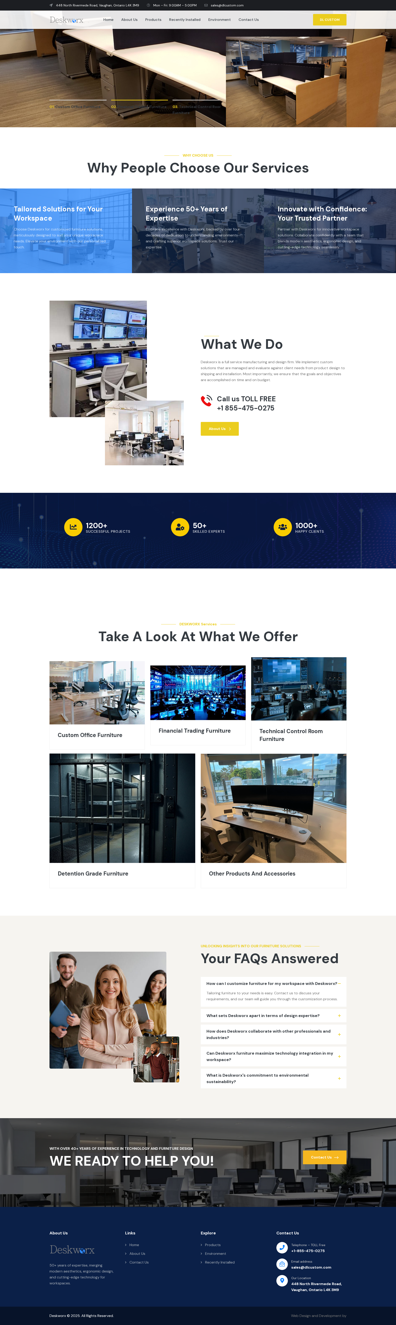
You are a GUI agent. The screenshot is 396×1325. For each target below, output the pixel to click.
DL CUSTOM (330, 20)
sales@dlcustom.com (227, 5)
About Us (129, 19)
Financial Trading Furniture (195, 730)
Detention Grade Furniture (93, 873)
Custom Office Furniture (90, 735)
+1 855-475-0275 (246, 408)
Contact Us (249, 19)
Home (108, 19)
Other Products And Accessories (252, 873)
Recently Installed (185, 19)
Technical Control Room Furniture (291, 735)
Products (153, 19)
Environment (219, 19)
